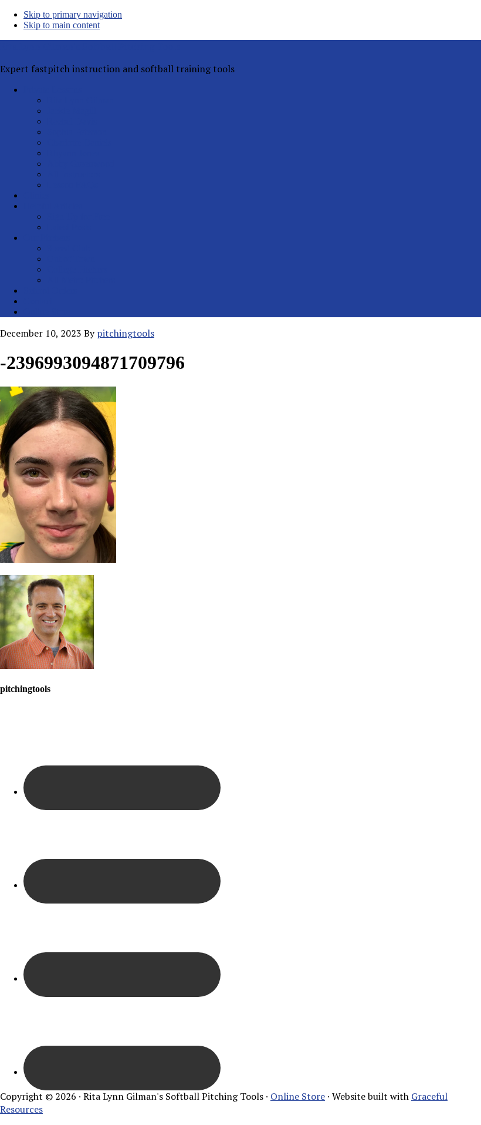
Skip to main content (61, 25)
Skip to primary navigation (72, 14)
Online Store (297, 1096)
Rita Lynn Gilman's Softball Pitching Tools (90, 46)
